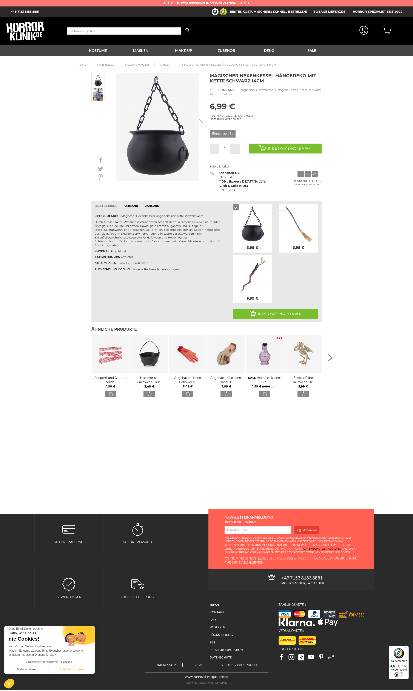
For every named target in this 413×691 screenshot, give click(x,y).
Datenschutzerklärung (322, 548)
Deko (269, 50)
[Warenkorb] (394, 31)
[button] (9, 684)
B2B (212, 642)
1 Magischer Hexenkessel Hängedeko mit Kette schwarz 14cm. (265, 92)
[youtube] (313, 658)
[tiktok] (303, 658)
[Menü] (406, 648)
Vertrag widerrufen (240, 665)
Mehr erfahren (27, 669)
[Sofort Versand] (137, 529)
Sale (312, 50)
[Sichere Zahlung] (68, 529)
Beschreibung (106, 206)
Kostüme (98, 50)
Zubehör (226, 50)
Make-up (183, 50)
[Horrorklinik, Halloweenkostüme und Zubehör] (33, 31)
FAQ (213, 619)
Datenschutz (221, 657)
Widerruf (217, 627)
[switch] (399, 674)
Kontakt (217, 612)
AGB (198, 665)
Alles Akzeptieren (72, 669)
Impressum (166, 665)
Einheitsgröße (222, 134)
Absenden (310, 530)
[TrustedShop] (219, 11)
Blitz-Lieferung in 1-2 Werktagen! (207, 3)
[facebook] (283, 658)
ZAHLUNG (152, 206)
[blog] (332, 658)
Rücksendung (221, 635)
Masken (140, 50)
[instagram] (293, 658)
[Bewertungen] (68, 584)
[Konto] (364, 31)
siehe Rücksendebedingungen (157, 269)
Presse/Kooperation (226, 650)
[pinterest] (323, 658)
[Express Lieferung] (137, 584)
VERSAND (131, 206)
